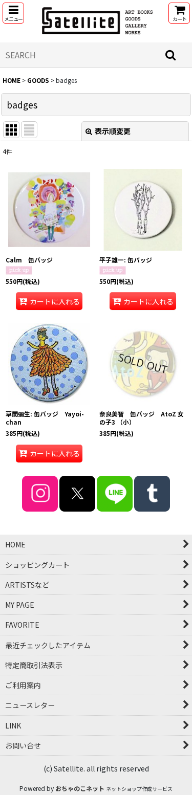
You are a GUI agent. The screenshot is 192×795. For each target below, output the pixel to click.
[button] (13, 13)
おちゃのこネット (79, 788)
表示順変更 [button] (113, 131)
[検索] (171, 54)
